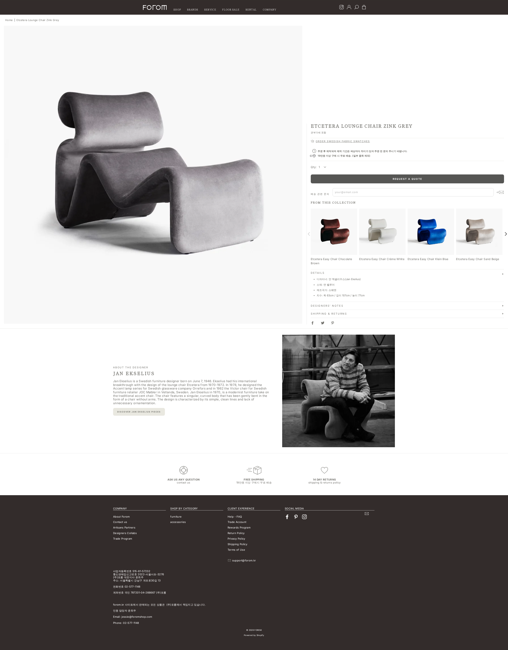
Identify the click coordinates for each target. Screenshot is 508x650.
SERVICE (210, 9)
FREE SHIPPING (254, 479)
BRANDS (192, 9)
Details (317, 272)
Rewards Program (239, 527)
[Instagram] (341, 7)
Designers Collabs (125, 533)
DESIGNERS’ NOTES (327, 305)
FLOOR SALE (230, 9)
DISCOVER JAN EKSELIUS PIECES (139, 412)
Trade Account (237, 522)
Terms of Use (236, 549)
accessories (178, 522)
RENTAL (251, 9)
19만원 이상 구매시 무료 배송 (254, 482)
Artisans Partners (124, 527)
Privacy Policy (236, 538)
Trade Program (122, 538)
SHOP (177, 9)
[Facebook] (287, 516)
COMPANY (269, 9)
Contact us (120, 522)
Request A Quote (407, 178)
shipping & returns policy (324, 482)
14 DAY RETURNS (324, 479)
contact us (183, 482)
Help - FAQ (235, 516)
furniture (176, 516)
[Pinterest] (295, 516)
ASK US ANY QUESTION (183, 479)
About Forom (121, 516)
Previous (309, 234)
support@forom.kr (244, 560)
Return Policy (236, 533)
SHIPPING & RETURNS (329, 313)
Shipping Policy (237, 544)
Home (9, 20)
